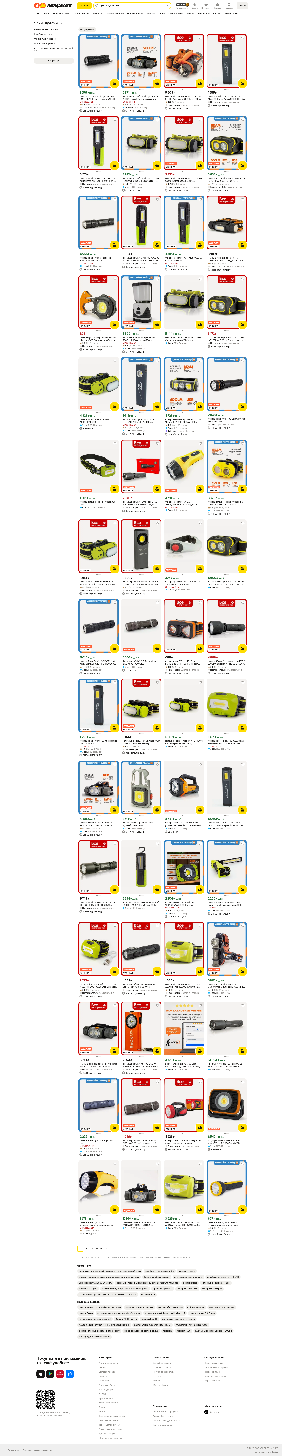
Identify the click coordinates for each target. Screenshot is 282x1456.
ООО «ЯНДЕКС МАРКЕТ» (266, 1448)
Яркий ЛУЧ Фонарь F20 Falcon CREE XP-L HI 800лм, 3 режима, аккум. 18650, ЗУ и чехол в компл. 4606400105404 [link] (225, 1065)
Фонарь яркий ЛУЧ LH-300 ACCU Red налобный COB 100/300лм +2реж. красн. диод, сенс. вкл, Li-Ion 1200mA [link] (226, 742)
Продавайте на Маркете (164, 1416)
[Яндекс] (274, 1452)
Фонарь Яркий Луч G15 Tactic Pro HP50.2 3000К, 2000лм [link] (95, 259)
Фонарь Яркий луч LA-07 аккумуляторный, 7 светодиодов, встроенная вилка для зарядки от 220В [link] (98, 1223)
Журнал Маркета (161, 1385)
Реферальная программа (216, 1367)
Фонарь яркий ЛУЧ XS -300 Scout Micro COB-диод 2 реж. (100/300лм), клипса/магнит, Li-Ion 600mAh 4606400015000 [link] (225, 824)
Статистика (13, 1450)
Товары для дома (107, 1389)
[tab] (42, 13)
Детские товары (107, 1433)
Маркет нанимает (212, 1381)
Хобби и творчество (108, 1403)
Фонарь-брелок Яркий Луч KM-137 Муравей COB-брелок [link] (139, 824)
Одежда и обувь (107, 1385)
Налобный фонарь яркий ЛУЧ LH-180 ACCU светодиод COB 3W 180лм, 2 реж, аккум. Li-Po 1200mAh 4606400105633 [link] (183, 985)
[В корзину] (114, 83)
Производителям (212, 1372)
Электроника (105, 1381)
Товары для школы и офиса (112, 1416)
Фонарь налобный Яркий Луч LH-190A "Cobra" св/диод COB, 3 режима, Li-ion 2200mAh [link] (141, 179)
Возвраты (157, 1381)
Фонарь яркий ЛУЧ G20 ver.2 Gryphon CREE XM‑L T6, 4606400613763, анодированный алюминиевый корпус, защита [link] (98, 903)
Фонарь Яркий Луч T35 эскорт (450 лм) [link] (97, 1141)
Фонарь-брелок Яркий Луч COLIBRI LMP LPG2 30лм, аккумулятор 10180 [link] (97, 97)
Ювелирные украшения (110, 1438)
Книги (102, 1411)
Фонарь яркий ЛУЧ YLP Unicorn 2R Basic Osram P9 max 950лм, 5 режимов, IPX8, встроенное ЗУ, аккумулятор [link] (139, 985)
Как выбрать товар (162, 1363)
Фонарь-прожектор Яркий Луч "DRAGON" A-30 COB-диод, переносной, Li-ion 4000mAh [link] (179, 903)
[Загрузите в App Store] (40, 1377)
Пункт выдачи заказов (215, 1376)
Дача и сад (104, 1407)
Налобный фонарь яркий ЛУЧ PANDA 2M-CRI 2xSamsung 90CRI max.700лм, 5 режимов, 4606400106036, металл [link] (183, 97)
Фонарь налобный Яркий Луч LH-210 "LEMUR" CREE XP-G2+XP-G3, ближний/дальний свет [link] (225, 503)
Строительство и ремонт (111, 1429)
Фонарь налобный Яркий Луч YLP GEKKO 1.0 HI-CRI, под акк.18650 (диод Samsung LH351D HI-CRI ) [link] (226, 985)
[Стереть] (167, 6)
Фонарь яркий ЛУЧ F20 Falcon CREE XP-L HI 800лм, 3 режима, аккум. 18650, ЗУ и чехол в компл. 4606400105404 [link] (140, 503)
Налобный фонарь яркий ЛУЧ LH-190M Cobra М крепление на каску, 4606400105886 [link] (141, 742)
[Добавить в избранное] (115, 38)
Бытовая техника (107, 1372)
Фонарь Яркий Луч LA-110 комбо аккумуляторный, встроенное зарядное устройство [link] (223, 1223)
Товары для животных (109, 1425)
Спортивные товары (109, 1420)
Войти (242, 5)
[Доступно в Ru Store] (70, 1377)
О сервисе (158, 1376)
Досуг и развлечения (109, 1363)
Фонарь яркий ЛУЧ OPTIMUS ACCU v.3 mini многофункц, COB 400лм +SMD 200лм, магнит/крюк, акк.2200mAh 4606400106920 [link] (98, 179)
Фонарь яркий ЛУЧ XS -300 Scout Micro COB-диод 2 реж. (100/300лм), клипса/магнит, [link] (225, 97)
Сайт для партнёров (162, 1425)
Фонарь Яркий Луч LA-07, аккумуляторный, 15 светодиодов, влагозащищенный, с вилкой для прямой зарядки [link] (181, 503)
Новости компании (213, 1363)
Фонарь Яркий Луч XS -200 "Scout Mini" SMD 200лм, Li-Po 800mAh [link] (139, 420)
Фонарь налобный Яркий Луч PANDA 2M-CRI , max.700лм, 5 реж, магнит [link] (140, 97)
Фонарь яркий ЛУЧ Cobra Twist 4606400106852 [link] (94, 420)
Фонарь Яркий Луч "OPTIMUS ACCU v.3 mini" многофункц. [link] (183, 259)
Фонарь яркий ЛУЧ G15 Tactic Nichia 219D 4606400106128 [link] (139, 662)
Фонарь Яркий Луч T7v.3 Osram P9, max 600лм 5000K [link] (226, 420)
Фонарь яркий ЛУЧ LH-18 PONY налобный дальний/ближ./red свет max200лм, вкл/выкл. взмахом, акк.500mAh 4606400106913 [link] (181, 662)
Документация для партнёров (167, 1420)
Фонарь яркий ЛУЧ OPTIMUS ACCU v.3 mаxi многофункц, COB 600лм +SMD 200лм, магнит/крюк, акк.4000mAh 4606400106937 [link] (141, 259)
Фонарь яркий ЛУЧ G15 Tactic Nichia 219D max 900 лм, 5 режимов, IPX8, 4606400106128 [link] (140, 1141)
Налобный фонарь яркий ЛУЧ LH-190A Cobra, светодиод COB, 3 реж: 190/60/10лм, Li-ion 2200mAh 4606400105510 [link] (183, 179)
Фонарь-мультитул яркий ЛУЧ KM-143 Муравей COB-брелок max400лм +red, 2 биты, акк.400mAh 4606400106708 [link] (98, 338)
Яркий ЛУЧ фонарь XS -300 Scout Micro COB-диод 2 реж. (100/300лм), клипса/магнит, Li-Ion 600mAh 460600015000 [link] (182, 1065)
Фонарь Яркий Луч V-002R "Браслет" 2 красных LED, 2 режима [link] (183, 582)
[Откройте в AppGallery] (60, 1377)
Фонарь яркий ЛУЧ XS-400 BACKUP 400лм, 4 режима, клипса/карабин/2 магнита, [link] (140, 1065)
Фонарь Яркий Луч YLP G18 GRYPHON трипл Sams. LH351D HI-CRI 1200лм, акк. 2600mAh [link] (98, 662)
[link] (109, 1271)
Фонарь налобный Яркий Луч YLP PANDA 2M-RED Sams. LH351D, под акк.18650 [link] (96, 824)
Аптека (102, 1394)
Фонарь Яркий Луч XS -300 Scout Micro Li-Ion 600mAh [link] (98, 742)
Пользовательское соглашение (38, 1450)
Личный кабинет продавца (165, 1412)
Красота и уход (106, 1398)
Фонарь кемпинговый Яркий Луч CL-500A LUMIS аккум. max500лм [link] (140, 338)
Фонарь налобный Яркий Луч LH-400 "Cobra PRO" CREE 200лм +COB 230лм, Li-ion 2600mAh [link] (183, 420)
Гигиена (103, 1376)
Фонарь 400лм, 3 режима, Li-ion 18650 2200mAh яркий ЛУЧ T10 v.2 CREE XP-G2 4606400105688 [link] (226, 662)
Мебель (102, 1367)
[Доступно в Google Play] (50, 1377)
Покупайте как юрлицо (164, 1372)
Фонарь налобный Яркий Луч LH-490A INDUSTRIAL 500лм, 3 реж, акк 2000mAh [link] (226, 179)
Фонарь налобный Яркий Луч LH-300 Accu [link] (98, 503)
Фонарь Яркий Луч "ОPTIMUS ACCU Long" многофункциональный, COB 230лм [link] (225, 903)
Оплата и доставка (162, 1367)
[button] (87, 29)
